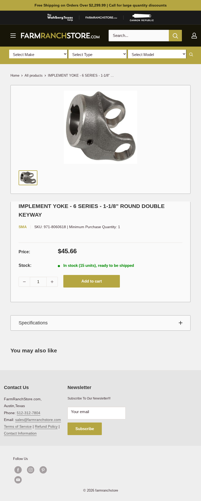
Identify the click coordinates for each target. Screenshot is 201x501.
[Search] (175, 35)
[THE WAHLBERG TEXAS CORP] (60, 17)
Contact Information (20, 433)
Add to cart (91, 281)
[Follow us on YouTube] (36, 479)
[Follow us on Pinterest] (43, 470)
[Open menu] (13, 35)
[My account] (194, 35)
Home (14, 75)
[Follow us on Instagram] (30, 470)
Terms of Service (18, 426)
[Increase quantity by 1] (52, 281)
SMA (23, 227)
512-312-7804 (28, 413)
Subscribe (84, 428)
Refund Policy (46, 426)
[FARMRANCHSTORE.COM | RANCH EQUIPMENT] (101, 17)
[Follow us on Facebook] (18, 470)
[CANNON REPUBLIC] (141, 17)
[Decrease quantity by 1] (24, 281)
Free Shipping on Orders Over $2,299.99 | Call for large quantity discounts (101, 5)
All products (34, 75)
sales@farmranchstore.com (38, 420)
